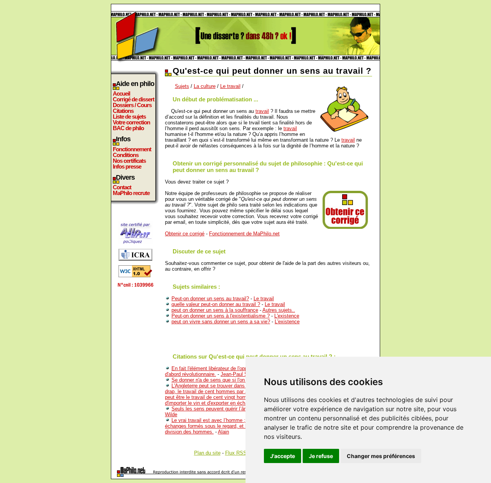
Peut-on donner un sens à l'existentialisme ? (220, 316)
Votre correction (131, 122)
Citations (123, 111)
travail (262, 111)
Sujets (182, 86)
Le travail (230, 86)
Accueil (121, 93)
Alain (223, 432)
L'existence (286, 316)
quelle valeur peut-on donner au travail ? (215, 304)
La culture (205, 86)
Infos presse (127, 166)
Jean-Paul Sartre (239, 374)
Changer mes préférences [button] (381, 456)
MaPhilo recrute (131, 193)
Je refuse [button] (321, 456)
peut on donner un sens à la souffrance (214, 310)
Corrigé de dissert (133, 99)
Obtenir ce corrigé (184, 234)
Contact (122, 187)
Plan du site (207, 453)
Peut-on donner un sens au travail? (210, 298)
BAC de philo (128, 128)
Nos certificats (129, 161)
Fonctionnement (132, 149)
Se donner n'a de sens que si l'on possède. (219, 380)
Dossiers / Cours (132, 105)
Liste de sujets (129, 116)
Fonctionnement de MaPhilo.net (244, 234)
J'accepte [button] (282, 456)
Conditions (125, 155)
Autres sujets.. (278, 310)
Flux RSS (236, 453)
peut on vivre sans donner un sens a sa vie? (220, 321)
